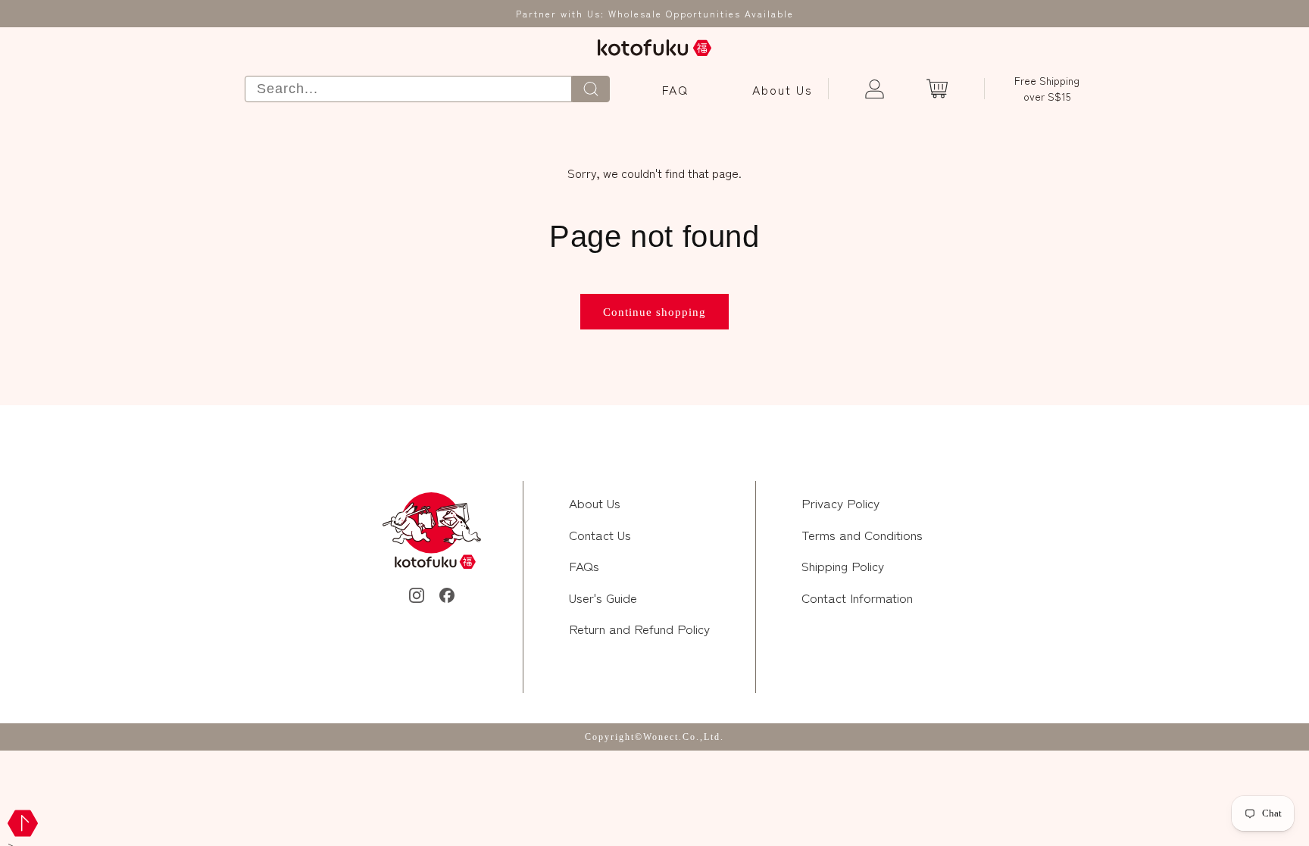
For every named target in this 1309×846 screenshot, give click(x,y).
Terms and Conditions (862, 534)
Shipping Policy (842, 565)
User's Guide (603, 597)
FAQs (584, 565)
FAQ (675, 89)
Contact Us (600, 534)
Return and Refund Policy (639, 628)
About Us (782, 89)
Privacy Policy (840, 502)
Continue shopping (654, 312)
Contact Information (857, 597)
